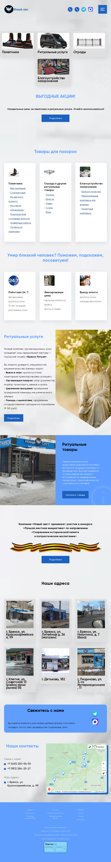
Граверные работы (20, 223)
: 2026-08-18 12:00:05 (68, 835)
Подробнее (55, 118)
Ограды (50, 194)
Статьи (81, 813)
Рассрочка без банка (55, 817)
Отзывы (81, 816)
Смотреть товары (75, 495)
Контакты (81, 820)
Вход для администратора (55, 827)
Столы (49, 207)
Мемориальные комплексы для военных (89, 200)
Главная (30, 810)
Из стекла (15, 205)
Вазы (48, 212)
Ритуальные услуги (55, 813)
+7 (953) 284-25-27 (19, 768)
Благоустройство (91, 191)
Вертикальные (18, 188)
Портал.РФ (65, 831)
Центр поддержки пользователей (55, 839)
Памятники (30, 813)
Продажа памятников (30, 817)
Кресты (50, 199)
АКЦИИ (81, 810)
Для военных (17, 210)
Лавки (49, 203)
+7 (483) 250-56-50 (19, 763)
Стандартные (17, 192)
